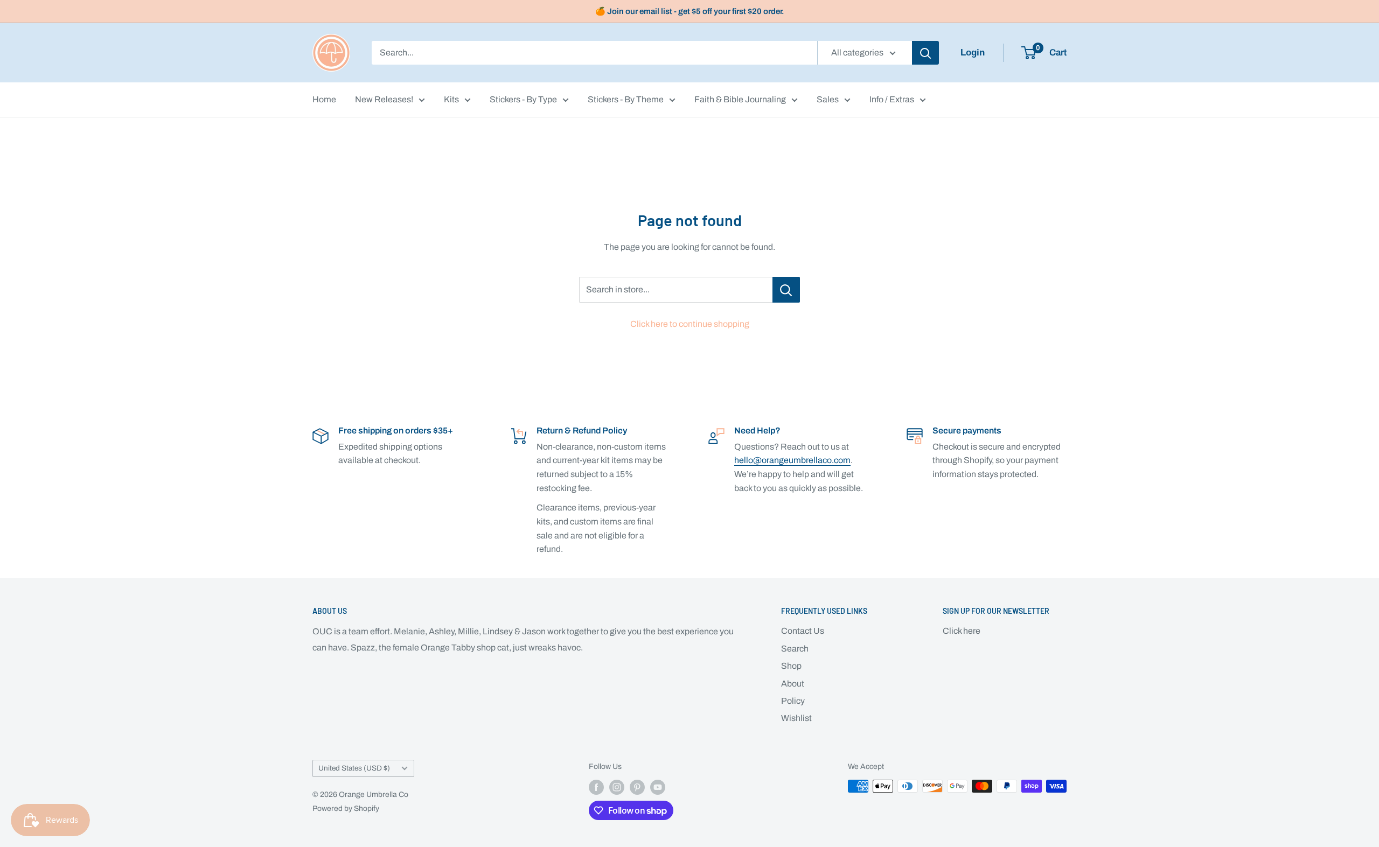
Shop (791, 665)
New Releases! (384, 99)
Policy (793, 700)
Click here (961, 630)
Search (795, 648)
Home (324, 99)
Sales (828, 99)
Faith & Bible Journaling (740, 99)
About (792, 683)
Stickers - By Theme (626, 99)
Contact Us (802, 630)
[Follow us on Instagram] (616, 787)
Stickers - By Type (523, 99)
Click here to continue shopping (689, 323)
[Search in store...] (786, 290)
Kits (451, 99)
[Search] (925, 53)
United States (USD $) (354, 768)
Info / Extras (891, 99)
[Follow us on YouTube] (657, 787)
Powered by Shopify (345, 808)
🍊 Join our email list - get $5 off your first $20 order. (689, 11)
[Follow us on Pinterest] (637, 787)
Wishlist (796, 718)
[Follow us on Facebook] (596, 787)
